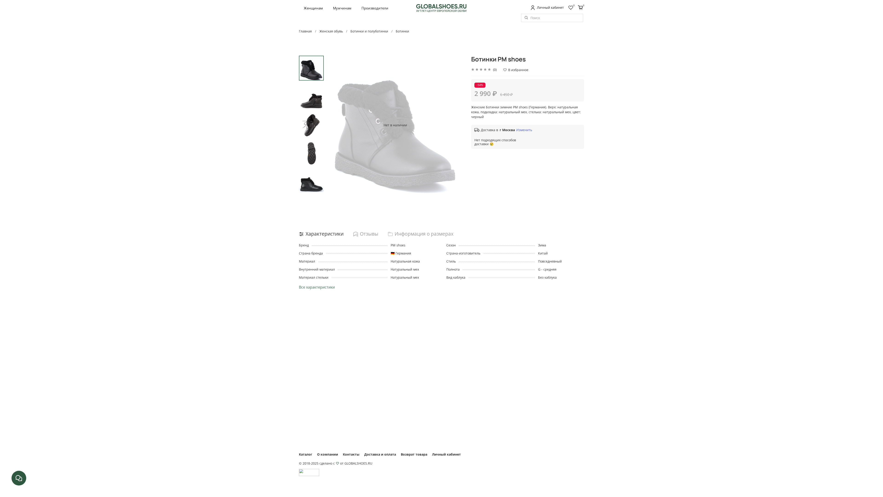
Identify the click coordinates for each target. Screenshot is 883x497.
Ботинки (402, 31)
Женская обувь (331, 31)
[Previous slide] (334, 125)
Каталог (305, 454)
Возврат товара (414, 454)
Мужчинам (342, 8)
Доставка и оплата (380, 454)
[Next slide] (456, 125)
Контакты (351, 454)
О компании (327, 454)
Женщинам (313, 8)
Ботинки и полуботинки (369, 31)
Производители (374, 8)
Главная (305, 31)
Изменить (524, 130)
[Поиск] (526, 18)
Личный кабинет (446, 454)
